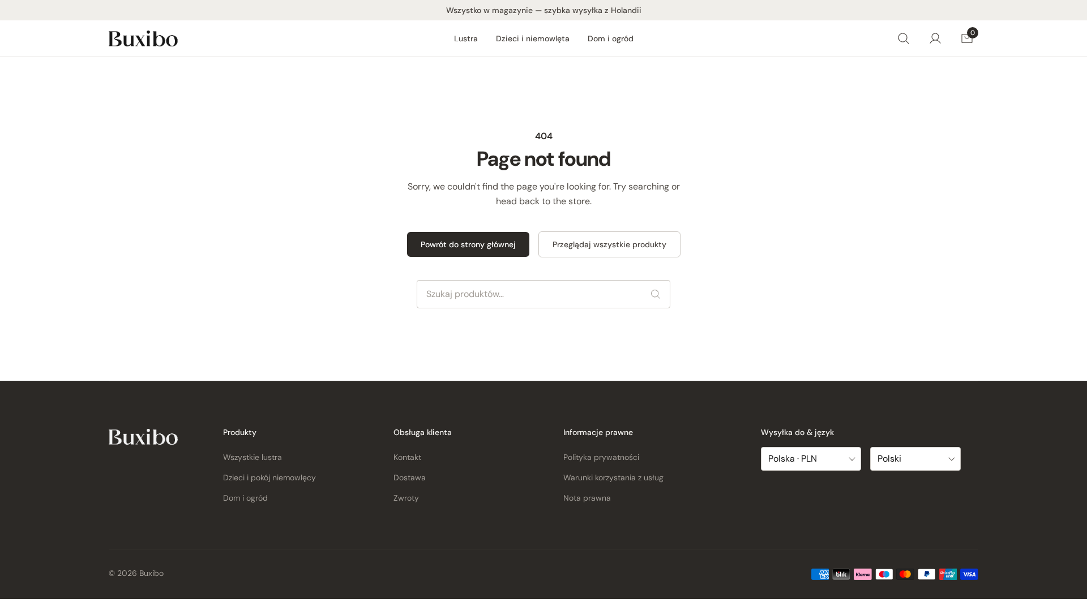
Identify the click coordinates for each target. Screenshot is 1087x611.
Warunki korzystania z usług (613, 477)
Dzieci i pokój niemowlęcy (269, 477)
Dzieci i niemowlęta (533, 38)
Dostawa (409, 477)
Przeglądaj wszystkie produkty (609, 244)
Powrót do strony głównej (468, 244)
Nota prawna (587, 498)
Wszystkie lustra (252, 457)
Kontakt (407, 457)
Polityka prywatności (601, 457)
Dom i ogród (611, 38)
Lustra (466, 38)
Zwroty (406, 498)
